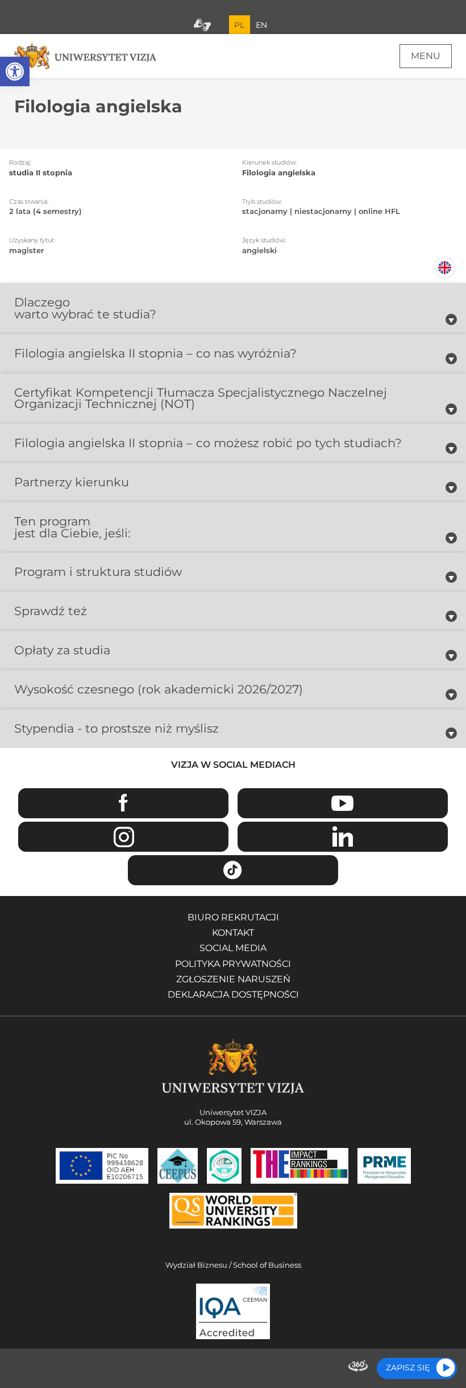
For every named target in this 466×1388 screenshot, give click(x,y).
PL (239, 25)
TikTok (233, 870)
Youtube (343, 803)
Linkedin (343, 837)
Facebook (123, 803)
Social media (233, 948)
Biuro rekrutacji (233, 917)
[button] (15, 71)
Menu (425, 56)
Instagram (123, 837)
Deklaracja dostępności (233, 994)
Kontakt (233, 932)
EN (261, 25)
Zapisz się (408, 1367)
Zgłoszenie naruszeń (233, 979)
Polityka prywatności (233, 963)
